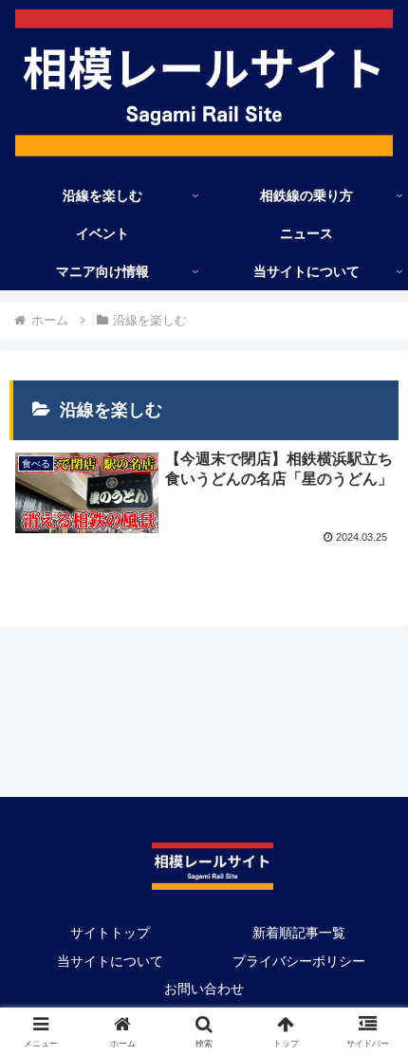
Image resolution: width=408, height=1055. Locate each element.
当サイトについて (110, 961)
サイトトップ (110, 932)
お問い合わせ (204, 988)
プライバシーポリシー (298, 961)
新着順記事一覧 (298, 932)
